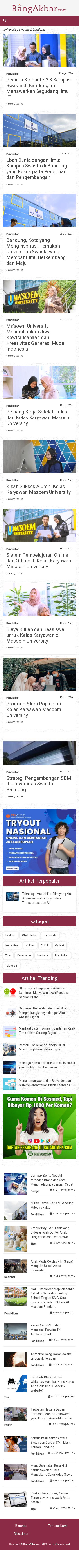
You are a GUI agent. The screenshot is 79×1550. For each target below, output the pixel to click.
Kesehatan (24, 955)
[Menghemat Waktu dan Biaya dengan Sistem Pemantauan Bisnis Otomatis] (13, 1084)
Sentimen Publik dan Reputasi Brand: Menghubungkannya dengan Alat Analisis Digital (44, 1013)
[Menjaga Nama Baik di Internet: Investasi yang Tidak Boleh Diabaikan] (13, 1067)
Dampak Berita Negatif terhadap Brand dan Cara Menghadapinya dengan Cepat (52, 1180)
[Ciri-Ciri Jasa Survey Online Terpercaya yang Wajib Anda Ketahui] (19, 1499)
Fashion (10, 935)
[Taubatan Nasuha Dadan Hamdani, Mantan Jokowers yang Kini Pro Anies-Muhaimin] (19, 1413)
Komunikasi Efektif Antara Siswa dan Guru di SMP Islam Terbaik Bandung (51, 1442)
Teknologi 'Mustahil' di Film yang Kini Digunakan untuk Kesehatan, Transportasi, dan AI (47, 898)
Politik (44, 945)
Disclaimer (21, 1533)
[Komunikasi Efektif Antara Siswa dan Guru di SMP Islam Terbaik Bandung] (19, 1444)
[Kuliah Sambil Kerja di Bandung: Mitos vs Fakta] (19, 1210)
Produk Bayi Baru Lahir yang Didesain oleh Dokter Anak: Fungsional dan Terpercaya (50, 1232)
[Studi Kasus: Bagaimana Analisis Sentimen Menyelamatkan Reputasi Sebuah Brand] (13, 992)
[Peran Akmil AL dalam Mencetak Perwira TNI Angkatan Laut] (19, 1331)
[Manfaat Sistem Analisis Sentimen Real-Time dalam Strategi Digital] (13, 1032)
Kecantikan (12, 945)
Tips (8, 955)
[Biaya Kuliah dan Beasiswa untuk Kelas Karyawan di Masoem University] (39, 610)
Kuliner (30, 945)
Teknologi (11, 965)
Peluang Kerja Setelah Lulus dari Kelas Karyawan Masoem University (38, 417)
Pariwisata (50, 935)
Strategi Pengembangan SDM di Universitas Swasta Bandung (38, 783)
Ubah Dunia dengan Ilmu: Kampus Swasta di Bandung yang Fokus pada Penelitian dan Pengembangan (36, 168)
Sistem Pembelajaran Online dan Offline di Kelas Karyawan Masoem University (38, 560)
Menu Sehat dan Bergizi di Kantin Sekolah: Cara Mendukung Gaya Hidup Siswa (51, 1470)
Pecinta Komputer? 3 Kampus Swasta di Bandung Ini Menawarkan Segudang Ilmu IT (38, 88)
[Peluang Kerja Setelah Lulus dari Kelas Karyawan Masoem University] (39, 389)
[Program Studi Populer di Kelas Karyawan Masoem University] (39, 678)
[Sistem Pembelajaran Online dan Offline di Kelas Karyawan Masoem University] (39, 529)
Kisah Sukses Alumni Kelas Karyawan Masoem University (38, 489)
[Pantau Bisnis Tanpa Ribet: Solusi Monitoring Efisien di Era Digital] (13, 1049)
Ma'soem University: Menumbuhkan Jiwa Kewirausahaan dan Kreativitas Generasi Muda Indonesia (35, 337)
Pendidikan (12, 73)
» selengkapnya (14, 103)
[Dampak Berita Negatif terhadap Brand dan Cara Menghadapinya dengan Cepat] (19, 1184)
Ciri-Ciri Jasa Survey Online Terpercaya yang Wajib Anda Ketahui (50, 1498)
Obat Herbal (29, 935)
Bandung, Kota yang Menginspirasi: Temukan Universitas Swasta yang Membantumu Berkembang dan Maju (36, 251)
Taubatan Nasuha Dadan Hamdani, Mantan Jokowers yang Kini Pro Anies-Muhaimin (51, 1414)
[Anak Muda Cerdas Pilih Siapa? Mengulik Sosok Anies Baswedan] (19, 1265)
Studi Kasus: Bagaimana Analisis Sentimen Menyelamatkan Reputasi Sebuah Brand (44, 992)
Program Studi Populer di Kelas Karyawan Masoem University (33, 709)
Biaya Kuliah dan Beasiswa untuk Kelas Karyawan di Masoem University (35, 635)
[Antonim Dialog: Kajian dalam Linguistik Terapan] (19, 1359)
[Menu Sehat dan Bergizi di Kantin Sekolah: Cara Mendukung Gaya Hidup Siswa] (19, 1471)
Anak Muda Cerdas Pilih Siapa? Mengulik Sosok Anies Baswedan (52, 1266)
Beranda (21, 1525)
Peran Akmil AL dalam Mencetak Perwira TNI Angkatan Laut (46, 1330)
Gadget (59, 945)
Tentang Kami (57, 1525)
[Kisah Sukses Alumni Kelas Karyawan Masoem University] (39, 460)
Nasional (42, 955)
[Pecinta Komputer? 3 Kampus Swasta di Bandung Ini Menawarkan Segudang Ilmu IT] (39, 59)
